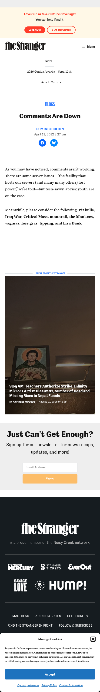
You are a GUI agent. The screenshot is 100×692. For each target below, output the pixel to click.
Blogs (50, 105)
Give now (35, 29)
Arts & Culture (51, 82)
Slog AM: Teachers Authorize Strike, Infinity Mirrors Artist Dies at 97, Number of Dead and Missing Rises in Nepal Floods (49, 391)
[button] (93, 639)
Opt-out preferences (28, 685)
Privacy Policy (49, 685)
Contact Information (71, 685)
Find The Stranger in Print (30, 625)
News (48, 61)
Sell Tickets (77, 616)
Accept (50, 674)
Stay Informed (61, 29)
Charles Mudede (24, 401)
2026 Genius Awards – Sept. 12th (49, 72)
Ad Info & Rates (48, 616)
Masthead (20, 616)
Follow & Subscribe (75, 625)
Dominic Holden (50, 129)
